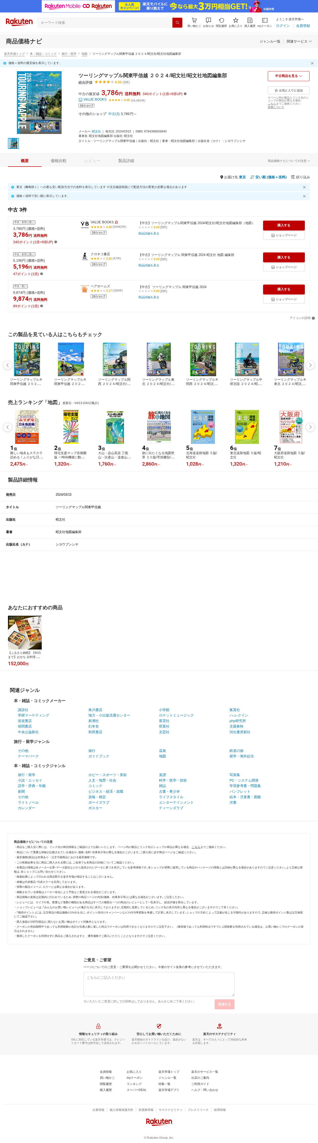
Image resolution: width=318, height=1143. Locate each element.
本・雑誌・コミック (43, 54)
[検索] (177, 23)
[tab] (25, 161)
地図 (84, 54)
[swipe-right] (310, 365)
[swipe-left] (8, 365)
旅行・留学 (69, 54)
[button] (208, 22)
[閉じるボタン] (313, 63)
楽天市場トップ (14, 54)
